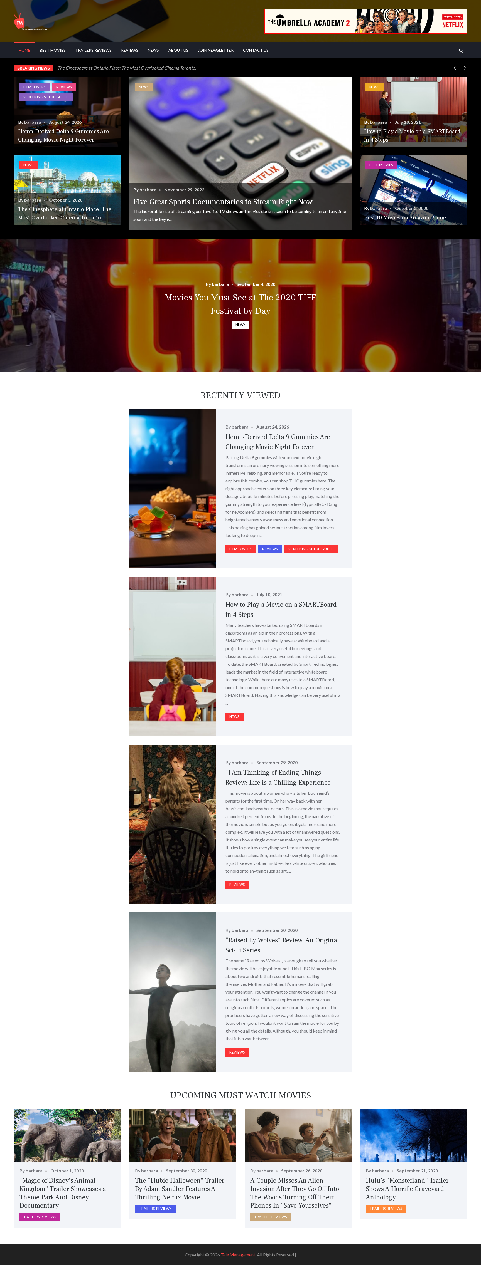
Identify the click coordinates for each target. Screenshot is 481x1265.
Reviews (129, 50)
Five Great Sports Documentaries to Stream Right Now (223, 202)
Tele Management (238, 1254)
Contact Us (256, 50)
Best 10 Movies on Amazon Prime (405, 217)
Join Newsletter (216, 50)
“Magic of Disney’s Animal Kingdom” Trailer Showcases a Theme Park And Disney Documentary (62, 1193)
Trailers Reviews (93, 50)
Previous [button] (458, 68)
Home (24, 50)
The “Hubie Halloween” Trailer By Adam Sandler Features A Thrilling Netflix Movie (179, 1189)
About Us (178, 50)
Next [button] (465, 68)
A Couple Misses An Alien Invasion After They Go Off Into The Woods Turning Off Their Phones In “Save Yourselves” (294, 1193)
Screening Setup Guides (46, 97)
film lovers (34, 87)
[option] (262, 68)
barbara (32, 122)
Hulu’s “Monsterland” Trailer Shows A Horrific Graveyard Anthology (407, 1189)
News (153, 50)
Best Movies (53, 50)
